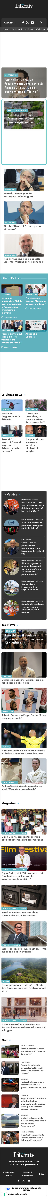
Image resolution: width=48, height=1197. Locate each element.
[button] (18, 1181)
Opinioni (16, 29)
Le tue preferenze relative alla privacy (26, 1189)
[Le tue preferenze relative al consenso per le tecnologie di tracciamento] (4, 1194)
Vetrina (40, 29)
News (5, 29)
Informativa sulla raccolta (15, 1194)
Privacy (43, 1174)
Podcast (29, 29)
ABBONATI (9, 23)
